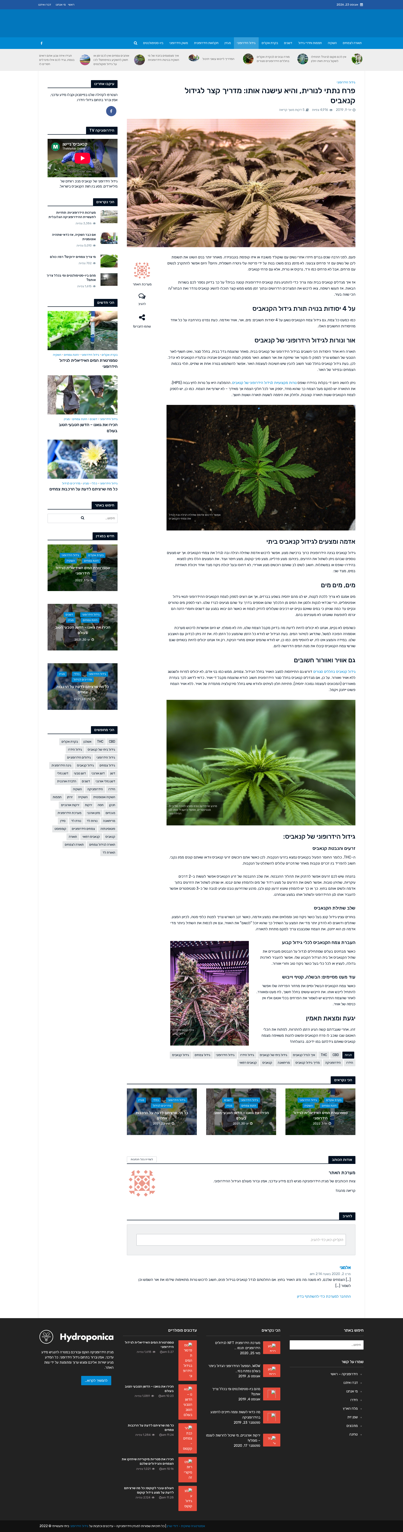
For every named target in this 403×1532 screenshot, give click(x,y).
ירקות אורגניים (70, 805)
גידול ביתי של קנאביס (101, 750)
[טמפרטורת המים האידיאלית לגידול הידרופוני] (83, 330)
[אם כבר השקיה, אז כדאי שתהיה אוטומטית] (109, 238)
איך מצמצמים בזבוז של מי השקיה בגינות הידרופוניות (163, 58)
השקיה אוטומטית (104, 797)
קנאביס (110, 837)
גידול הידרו (75, 750)
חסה (101, 805)
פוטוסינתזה (108, 829)
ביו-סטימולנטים (153, 43)
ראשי (71, 4)
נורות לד (92, 821)
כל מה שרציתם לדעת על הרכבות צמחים (83, 489)
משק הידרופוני (178, 43)
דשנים (288, 43)
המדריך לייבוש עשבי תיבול (218, 59)
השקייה (83, 797)
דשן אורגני (98, 773)
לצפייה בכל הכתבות (142, 1159)
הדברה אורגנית (66, 781)
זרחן (70, 797)
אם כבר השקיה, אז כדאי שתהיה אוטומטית (74, 237)
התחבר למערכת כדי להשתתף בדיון (324, 1296)
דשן (112, 773)
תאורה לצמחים (352, 43)
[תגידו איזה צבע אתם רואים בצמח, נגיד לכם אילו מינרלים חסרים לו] (85, 60)
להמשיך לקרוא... (96, 1380)
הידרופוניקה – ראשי (344, 1374)
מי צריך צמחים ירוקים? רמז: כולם (73, 257)
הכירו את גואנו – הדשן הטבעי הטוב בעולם (88, 427)
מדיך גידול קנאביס (307, 1063)
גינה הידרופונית (61, 765)
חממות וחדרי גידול (310, 43)
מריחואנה (109, 821)
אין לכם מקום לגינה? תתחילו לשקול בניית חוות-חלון (328, 59)
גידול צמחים (107, 765)
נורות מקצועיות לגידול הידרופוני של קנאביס (264, 382)
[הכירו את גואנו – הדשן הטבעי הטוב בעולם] (83, 395)
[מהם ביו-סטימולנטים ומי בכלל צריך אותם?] (109, 279)
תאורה (73, 837)
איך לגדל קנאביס (304, 1055)
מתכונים (352, 1426)
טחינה (353, 1434)
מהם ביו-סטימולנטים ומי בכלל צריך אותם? (71, 278)
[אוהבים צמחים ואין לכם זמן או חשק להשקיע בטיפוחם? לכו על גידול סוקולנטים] (139, 60)
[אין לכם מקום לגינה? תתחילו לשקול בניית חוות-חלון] (357, 59)
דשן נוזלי (62, 773)
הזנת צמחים (71, 354)
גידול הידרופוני (246, 43)
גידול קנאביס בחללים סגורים (334, 671)
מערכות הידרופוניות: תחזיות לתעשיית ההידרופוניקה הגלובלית (72, 215)
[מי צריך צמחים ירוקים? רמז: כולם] (109, 261)
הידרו (111, 789)
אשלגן (87, 742)
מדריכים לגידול (71, 483)
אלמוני (345, 1267)
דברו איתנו (44, 4)
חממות (57, 797)
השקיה (332, 43)
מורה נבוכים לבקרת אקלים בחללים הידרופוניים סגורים (273, 59)
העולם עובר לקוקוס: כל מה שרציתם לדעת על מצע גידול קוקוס (149, 1490)
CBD (112, 742)
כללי (94, 483)
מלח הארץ (350, 1408)
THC (100, 742)
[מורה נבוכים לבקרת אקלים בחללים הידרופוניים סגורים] (302, 59)
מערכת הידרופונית (69, 813)
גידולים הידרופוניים (79, 757)
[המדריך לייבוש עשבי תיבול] (248, 59)
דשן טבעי (80, 773)
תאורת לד (109, 853)
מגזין (228, 43)
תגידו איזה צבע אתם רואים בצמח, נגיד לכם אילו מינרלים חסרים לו (56, 60)
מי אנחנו (61, 4)
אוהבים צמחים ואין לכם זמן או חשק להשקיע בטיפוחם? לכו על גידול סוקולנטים (111, 60)
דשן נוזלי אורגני (105, 781)
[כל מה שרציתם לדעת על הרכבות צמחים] (83, 459)
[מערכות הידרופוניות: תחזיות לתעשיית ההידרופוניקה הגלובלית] (109, 216)
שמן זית (352, 1417)
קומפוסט (60, 829)
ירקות (88, 805)
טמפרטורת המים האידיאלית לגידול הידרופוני (88, 363)
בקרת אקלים (270, 43)
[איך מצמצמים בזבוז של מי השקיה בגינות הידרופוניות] (193, 58)
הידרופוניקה (95, 789)
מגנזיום (110, 813)
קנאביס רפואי (91, 837)
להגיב (142, 304)
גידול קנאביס (85, 765)
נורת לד (76, 821)
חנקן (112, 805)
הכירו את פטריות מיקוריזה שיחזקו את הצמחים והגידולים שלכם (148, 1461)
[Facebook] (111, 111)
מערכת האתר (142, 284)
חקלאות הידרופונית (206, 43)
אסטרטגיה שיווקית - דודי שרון (186, 1526)
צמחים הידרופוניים (83, 829)
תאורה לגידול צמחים (102, 845)
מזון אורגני (93, 813)
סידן (63, 821)
